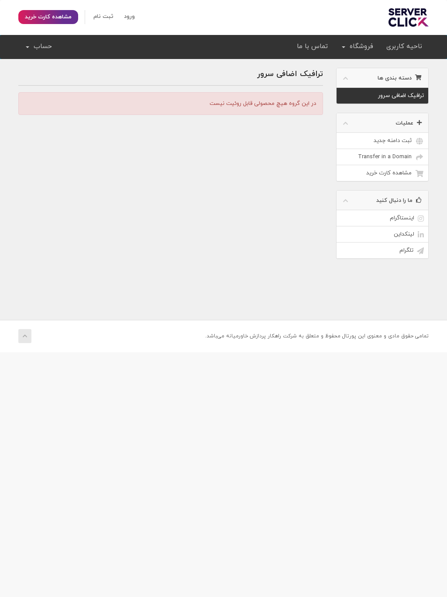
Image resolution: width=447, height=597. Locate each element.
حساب (40, 46)
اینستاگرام (404, 218)
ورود (129, 17)
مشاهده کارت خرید (48, 17)
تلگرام (408, 250)
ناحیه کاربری (404, 46)
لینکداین (406, 234)
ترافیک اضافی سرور (401, 96)
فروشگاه (359, 46)
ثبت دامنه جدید (394, 141)
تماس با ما (312, 46)
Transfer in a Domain (386, 157)
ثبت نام (103, 17)
